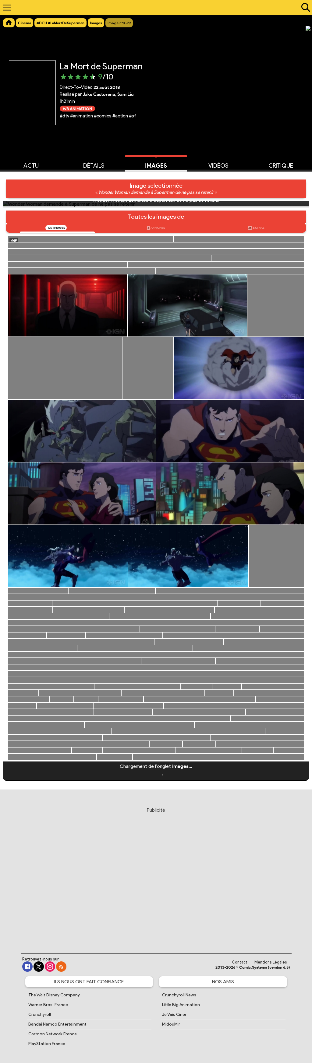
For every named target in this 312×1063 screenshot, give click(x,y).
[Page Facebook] (27, 966)
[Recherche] (304, 7)
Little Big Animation (181, 1004)
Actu (31, 165)
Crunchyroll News (179, 995)
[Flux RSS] (61, 966)
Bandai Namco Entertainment (57, 1024)
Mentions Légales (270, 962)
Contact (239, 962)
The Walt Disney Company (54, 995)
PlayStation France (46, 1043)
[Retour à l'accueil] (153, 7)
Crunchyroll (39, 1014)
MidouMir (171, 1024)
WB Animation (77, 108)
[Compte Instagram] (50, 966)
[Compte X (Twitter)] (39, 966)
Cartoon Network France (52, 1034)
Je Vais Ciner (174, 1014)
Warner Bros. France (48, 1004)
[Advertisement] (156, 874)
